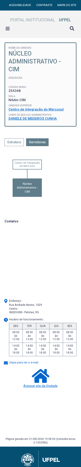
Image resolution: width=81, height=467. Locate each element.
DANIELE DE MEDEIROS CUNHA (33, 119)
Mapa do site (66, 5)
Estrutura (14, 142)
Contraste (44, 5)
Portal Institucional (40, 19)
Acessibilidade (20, 5)
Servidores (37, 142)
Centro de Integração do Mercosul (36, 109)
